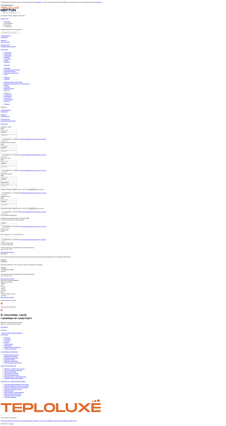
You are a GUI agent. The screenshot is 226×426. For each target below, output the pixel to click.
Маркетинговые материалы (12, 347)
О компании (8, 52)
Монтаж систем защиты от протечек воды (17, 83)
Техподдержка (8, 99)
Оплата (6, 85)
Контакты (7, 62)
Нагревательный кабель (11, 355)
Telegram (6, 79)
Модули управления (10, 372)
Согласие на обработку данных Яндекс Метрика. (54, 420)
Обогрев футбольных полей (12, 394)
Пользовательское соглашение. (30, 420)
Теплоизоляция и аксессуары (13, 363)
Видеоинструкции (9, 71)
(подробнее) (37, 2)
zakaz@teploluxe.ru (17, 333)
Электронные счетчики (11, 373)
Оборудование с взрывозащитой (14, 392)
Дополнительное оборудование (13, 378)
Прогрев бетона (9, 390)
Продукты (7, 21)
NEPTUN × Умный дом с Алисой (14, 369)
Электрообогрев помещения (9, 352)
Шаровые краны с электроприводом (15, 376)
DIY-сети (7, 90)
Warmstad (7, 57)
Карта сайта (73, 420)
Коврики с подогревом (11, 361)
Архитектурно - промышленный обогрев (13, 381)
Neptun (6, 60)
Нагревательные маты (11, 356)
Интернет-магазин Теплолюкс (13, 82)
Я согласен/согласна (7, 5)
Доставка (7, 87)
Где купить (7, 59)
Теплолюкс (7, 54)
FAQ (5, 74)
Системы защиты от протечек (13, 370)
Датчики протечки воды (11, 375)
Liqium (12, 423)
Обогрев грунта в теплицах (12, 395)
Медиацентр (8, 55)
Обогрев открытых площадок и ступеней (16, 386)
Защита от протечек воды (8, 366)
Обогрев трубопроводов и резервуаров (16, 387)
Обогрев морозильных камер (13, 389)
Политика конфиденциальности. (10, 420)
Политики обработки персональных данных (32, 139)
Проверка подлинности (11, 73)
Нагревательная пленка (11, 358)
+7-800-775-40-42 (6, 333)
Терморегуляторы (9, 359)
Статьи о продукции (10, 349)
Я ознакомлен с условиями (24, 139)
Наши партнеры (9, 88)
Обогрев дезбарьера (10, 397)
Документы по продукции (12, 69)
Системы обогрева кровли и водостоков (16, 384)
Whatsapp (7, 65)
